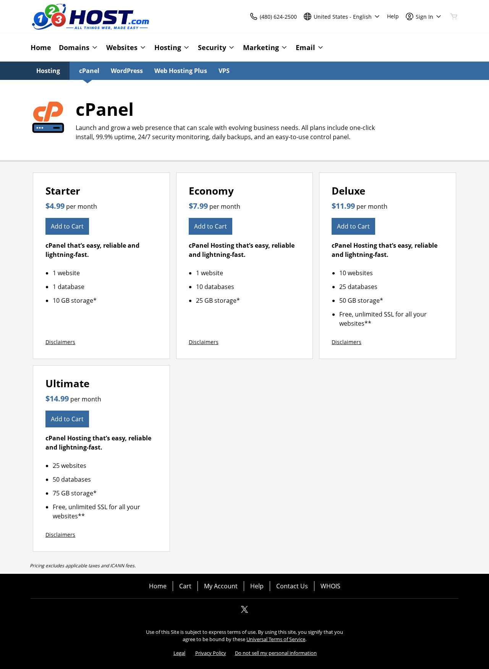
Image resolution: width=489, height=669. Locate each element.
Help (257, 586)
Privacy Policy (210, 653)
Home (158, 586)
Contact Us (292, 586)
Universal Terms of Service (275, 639)
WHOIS (330, 586)
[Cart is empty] (453, 16)
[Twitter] (244, 611)
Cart (185, 586)
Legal (179, 653)
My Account (221, 586)
